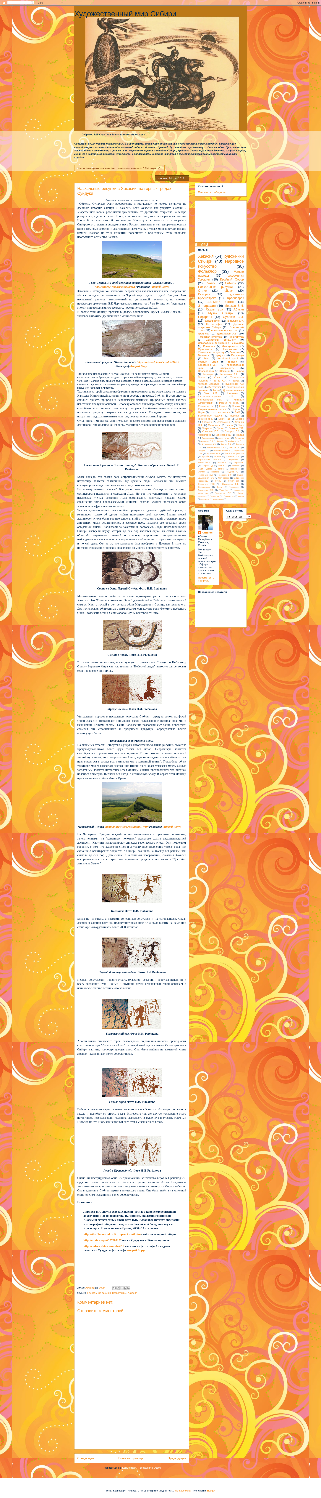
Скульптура (214, 309)
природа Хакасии (208, 384)
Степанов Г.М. (206, 406)
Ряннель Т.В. (236, 428)
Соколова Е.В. (210, 431)
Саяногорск (223, 478)
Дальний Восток (220, 302)
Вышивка (203, 355)
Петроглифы (119, 1293)
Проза (220, 428)
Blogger (211, 1490)
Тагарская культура (210, 336)
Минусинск (214, 425)
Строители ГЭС (206, 484)
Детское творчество (234, 453)
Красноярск (235, 298)
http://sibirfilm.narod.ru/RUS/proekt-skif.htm (112, 1234)
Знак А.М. (211, 393)
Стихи (202, 290)
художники (218, 499)
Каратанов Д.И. (208, 364)
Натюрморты (226, 367)
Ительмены (223, 422)
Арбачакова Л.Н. (236, 441)
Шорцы (236, 409)
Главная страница (130, 1458)
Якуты (201, 412)
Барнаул (208, 374)
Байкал (240, 371)
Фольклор (207, 271)
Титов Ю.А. (220, 380)
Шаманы (224, 370)
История (204, 294)
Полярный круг (205, 475)
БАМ (237, 412)
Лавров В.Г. (238, 463)
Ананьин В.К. (207, 441)
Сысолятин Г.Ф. (230, 484)
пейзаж (228, 290)
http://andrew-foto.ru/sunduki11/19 (126, 826)
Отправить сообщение (212, 192)
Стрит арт (233, 481)
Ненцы (229, 425)
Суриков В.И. (233, 317)
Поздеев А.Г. (232, 472)
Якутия (240, 435)
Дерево (240, 419)
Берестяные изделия (210, 415)
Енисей (232, 361)
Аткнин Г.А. (226, 444)
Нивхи (221, 469)
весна (241, 496)
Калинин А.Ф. (233, 456)
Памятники (230, 349)
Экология (214, 496)
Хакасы (223, 406)
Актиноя (207, 532)
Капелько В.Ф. (235, 320)
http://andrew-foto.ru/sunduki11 (103, 1246)
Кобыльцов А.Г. (205, 463)
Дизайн (205, 456)
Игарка (217, 456)
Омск (241, 425)
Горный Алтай (208, 361)
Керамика (233, 459)
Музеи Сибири (221, 313)
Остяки (201, 472)
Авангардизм (208, 438)
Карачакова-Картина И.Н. (215, 396)
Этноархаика (223, 435)
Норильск (234, 469)
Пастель (215, 472)
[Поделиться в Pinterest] (128, 1288)
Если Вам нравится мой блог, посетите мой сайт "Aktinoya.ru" (119, 167)
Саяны (217, 377)
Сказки (210, 283)
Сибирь (230, 283)
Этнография (207, 305)
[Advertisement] (132, 1423)
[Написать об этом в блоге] (118, 1288)
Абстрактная (214, 387)
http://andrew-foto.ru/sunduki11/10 (158, 362)
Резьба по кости (229, 403)
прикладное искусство (224, 330)
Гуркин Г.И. (224, 419)
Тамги (219, 487)
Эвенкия (234, 352)
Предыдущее (177, 1458)
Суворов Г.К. (232, 431)
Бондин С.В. (204, 450)
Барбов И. (234, 447)
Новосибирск (206, 370)
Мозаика (236, 465)
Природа (207, 428)
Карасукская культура (209, 459)
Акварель (239, 438)
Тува (206, 358)
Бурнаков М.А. (213, 453)
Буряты (234, 415)
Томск (236, 380)
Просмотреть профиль (206, 579)
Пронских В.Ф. (225, 475)
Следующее (85, 1458)
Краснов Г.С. (223, 463)
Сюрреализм (204, 487)
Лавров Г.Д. (207, 465)
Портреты (205, 317)
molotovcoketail (183, 1490)
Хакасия (132, 1293)
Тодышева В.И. (205, 490)
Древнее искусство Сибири (221, 326)
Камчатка (232, 393)
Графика (203, 333)
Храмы (236, 406)
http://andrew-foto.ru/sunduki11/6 (115, 286)
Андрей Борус (160, 286)
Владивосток (212, 320)
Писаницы (237, 355)
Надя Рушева (205, 469)
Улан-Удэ (223, 490)
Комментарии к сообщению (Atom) (141, 1467)
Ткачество (234, 487)
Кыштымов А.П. (229, 374)
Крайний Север (232, 279)
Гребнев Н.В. (205, 419)
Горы (216, 390)
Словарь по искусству (211, 352)
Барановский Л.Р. (215, 447)
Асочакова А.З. (209, 444)
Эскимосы (229, 496)
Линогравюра (230, 346)
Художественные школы (212, 409)
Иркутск (220, 355)
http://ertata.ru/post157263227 (102, 1240)
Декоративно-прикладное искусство (221, 342)
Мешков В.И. (234, 305)
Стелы (218, 481)
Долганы (207, 422)
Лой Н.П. (222, 465)
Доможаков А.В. (227, 333)
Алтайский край (227, 358)
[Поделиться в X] (121, 1288)
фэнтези (205, 499)
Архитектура (236, 336)
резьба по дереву (220, 412)
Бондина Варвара (221, 450)
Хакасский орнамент (220, 339)
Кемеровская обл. (210, 399)
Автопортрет (224, 438)
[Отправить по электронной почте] (114, 1288)
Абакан (239, 309)
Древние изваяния (233, 390)
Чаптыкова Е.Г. (223, 493)
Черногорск (204, 435)
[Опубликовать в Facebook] (125, 1288)
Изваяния (209, 346)
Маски (201, 377)
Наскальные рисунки (99, 1293)
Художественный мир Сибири (125, 14)
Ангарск (220, 441)
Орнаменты (205, 349)
